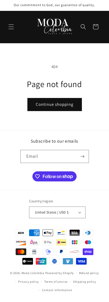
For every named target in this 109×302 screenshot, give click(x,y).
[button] (11, 27)
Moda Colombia (33, 273)
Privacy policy (28, 282)
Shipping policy (84, 282)
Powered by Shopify (59, 273)
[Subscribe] (82, 156)
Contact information (57, 290)
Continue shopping (55, 104)
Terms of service (56, 282)
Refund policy (89, 273)
